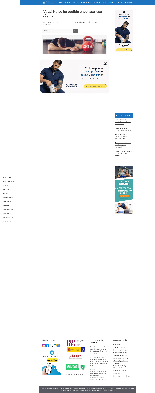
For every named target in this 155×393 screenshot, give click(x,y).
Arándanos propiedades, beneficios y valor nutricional (123, 145)
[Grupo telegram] (125, 2)
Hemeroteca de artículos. (121, 358)
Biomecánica (7, 222)
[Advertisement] (124, 76)
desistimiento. (117, 368)
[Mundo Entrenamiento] (48, 2)
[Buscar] (75, 31)
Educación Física (8, 177)
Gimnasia (6, 213)
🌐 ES (111, 2)
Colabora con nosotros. (120, 355)
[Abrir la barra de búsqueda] (118, 2)
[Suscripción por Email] (122, 2)
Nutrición (76, 2)
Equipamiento (7, 197)
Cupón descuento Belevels (121, 376)
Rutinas (67, 2)
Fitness (5, 189)
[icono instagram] (44, 346)
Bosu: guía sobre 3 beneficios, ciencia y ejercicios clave (121, 136)
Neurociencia (7, 205)
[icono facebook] (47, 346)
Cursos (60, 2)
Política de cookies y (119, 366)
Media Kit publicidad (119, 370)
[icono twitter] (51, 346)
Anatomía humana (8, 218)
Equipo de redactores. (120, 350)
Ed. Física (96, 2)
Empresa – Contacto (119, 347)
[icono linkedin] (54, 346)
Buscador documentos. (120, 353)
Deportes (6, 201)
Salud (104, 2)
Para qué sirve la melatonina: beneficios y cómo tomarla (123, 122)
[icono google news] (58, 346)
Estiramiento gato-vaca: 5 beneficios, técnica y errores (123, 153)
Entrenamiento (86, 2)
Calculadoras (117, 373)
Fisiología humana (8, 209)
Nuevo (129, 2)
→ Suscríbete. (117, 344)
